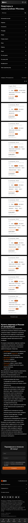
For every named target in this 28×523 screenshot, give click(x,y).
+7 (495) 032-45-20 (22, 481)
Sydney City (15, 353)
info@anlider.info (5, 514)
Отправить (14, 468)
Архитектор (7, 357)
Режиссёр (7, 363)
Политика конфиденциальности (8, 516)
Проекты (8, 521)
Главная (14, 521)
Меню (25, 521)
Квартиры (3, 521)
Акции (19, 521)
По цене (24, 77)
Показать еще (14, 317)
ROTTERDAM (7, 351)
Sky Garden (6, 359)
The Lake (6, 365)
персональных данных (20, 462)
